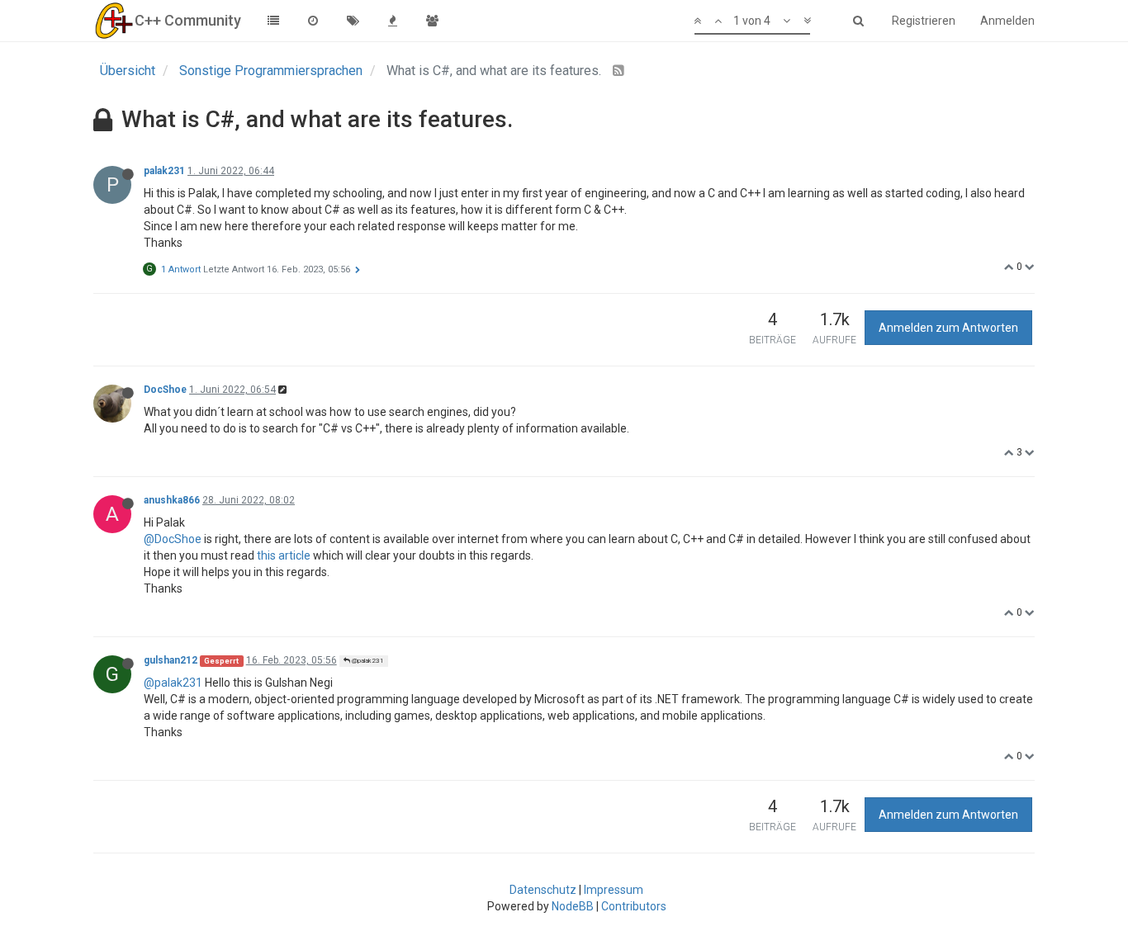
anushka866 (172, 500)
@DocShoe (172, 539)
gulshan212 (170, 660)
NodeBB (573, 906)
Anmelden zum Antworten (948, 327)
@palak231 (367, 660)
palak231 (164, 171)
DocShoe (165, 389)
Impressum (613, 889)
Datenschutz (542, 889)
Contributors (633, 906)
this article (283, 555)
